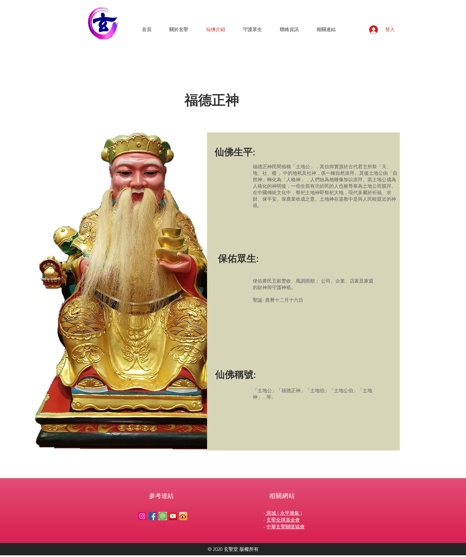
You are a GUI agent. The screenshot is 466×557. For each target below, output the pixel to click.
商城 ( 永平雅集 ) (283, 513)
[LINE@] (163, 516)
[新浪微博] (183, 516)
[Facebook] (152, 516)
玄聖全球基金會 (283, 520)
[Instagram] (142, 516)
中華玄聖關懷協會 (285, 527)
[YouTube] (173, 516)
